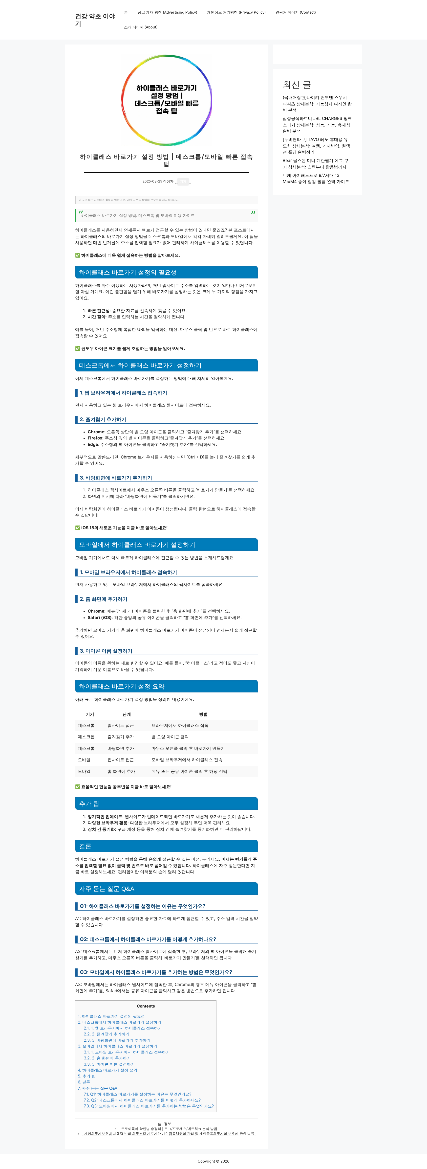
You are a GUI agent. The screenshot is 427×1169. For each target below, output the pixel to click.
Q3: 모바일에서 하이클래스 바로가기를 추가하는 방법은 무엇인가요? (149, 1105)
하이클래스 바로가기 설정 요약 (107, 1070)
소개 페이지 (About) (140, 27)
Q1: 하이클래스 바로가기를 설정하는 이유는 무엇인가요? (137, 1094)
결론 (84, 1081)
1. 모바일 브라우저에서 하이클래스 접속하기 (127, 1052)
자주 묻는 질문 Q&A (97, 1088)
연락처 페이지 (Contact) (296, 12)
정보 (167, 1124)
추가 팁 (87, 1076)
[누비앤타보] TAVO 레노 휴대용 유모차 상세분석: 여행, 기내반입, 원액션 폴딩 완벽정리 (316, 146)
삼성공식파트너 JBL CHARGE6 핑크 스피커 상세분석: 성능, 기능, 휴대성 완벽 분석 (317, 125)
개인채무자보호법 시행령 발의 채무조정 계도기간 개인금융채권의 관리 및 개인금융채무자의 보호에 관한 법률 (169, 1134)
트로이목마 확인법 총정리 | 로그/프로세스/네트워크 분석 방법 (169, 1129)
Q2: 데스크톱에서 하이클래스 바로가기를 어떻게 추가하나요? (142, 1100)
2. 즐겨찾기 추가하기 (106, 1033)
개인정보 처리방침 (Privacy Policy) (236, 12)
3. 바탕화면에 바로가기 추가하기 (117, 1040)
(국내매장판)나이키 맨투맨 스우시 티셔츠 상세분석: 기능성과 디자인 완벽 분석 (317, 104)
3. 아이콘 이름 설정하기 (109, 1064)
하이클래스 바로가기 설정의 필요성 (111, 1016)
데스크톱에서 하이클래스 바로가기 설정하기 (119, 1022)
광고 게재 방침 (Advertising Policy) (167, 12)
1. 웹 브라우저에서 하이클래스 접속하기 (123, 1028)
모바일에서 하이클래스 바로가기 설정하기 (117, 1046)
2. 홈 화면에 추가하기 (107, 1057)
